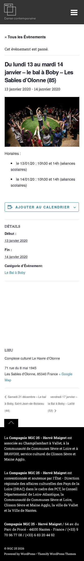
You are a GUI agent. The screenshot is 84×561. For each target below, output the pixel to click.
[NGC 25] (10, 13)
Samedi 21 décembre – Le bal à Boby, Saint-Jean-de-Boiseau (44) (25, 404)
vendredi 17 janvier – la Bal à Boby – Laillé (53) (62, 404)
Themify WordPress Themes (57, 554)
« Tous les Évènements (25, 36)
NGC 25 (12, 548)
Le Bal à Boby (15, 272)
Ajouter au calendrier (42, 207)
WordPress (28, 554)
